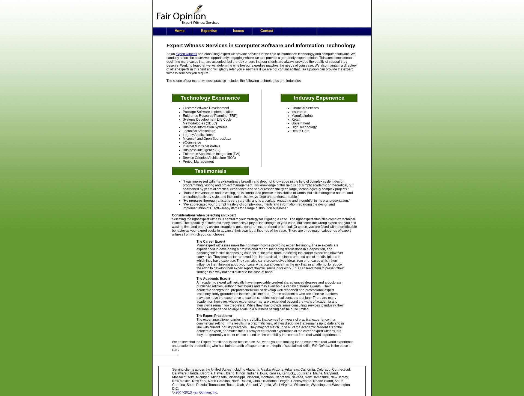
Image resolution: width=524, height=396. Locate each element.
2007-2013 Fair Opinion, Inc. (196, 392)
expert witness (186, 54)
